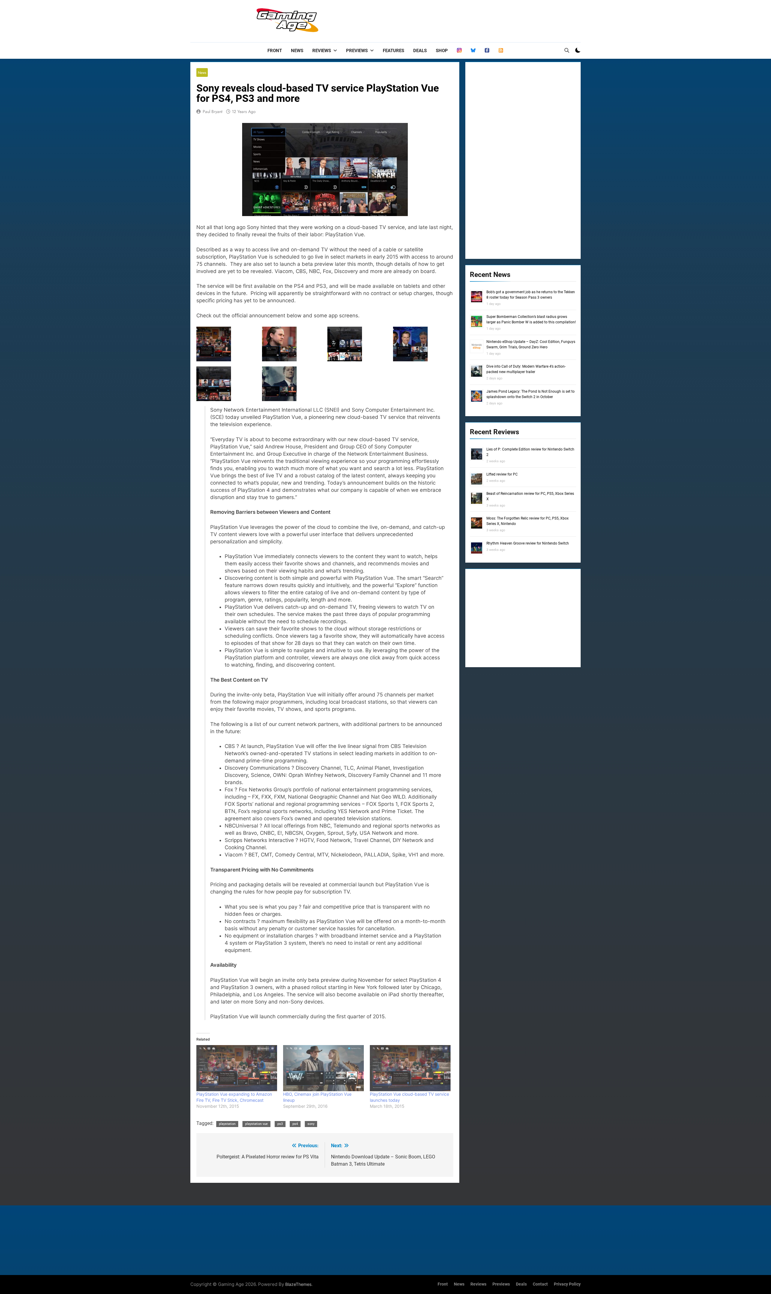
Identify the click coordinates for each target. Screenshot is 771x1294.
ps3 (280, 1124)
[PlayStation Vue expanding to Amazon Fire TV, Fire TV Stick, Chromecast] (236, 1068)
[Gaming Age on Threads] (459, 50)
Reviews (321, 50)
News (297, 50)
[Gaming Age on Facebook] (487, 50)
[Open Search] (566, 50)
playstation (227, 1124)
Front (274, 50)
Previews (357, 50)
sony (310, 1124)
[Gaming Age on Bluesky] (473, 50)
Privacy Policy (567, 1284)
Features (393, 50)
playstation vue (256, 1124)
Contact (540, 1284)
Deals (420, 50)
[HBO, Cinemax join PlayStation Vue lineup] (323, 1068)
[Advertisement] (471, 19)
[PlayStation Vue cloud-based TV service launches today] (410, 1068)
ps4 (295, 1124)
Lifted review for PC (502, 474)
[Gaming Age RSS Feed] (501, 50)
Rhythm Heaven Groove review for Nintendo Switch (527, 543)
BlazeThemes (298, 1284)
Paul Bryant (212, 111)
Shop (442, 50)
